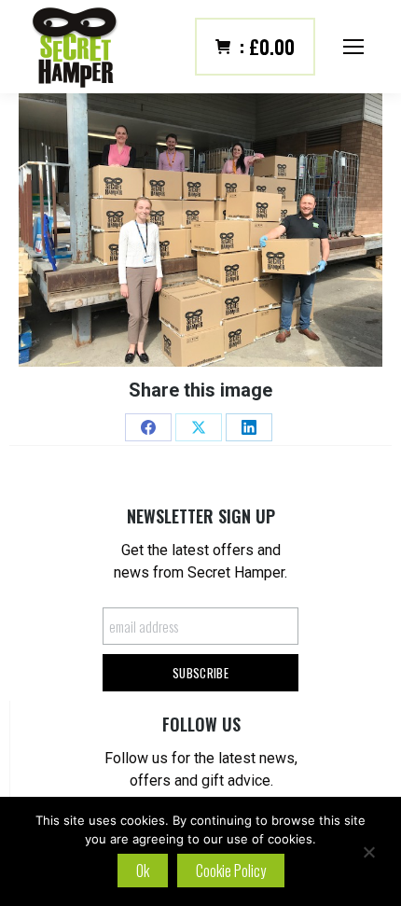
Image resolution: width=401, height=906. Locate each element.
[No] (368, 852)
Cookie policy (231, 870)
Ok (142, 870)
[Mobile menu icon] (353, 47)
